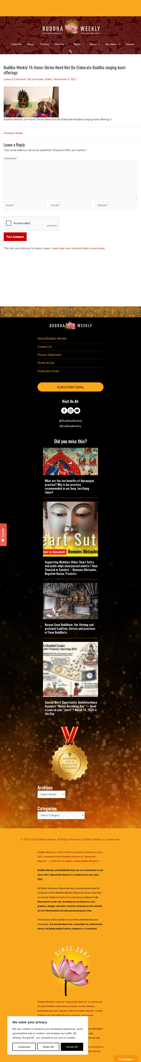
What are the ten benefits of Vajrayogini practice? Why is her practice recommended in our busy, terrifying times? (69, 486)
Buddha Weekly (64, 893)
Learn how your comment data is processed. (78, 248)
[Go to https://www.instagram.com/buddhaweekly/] (70, 411)
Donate (130, 44)
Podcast (44, 44)
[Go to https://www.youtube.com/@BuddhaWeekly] (77, 411)
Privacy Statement (49, 354)
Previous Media (11, 133)
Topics (77, 44)
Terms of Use (46, 362)
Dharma (59, 44)
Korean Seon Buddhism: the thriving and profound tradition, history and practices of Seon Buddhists (70, 628)
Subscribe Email (48, 371)
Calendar (16, 44)
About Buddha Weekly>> (87, 861)
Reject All (48, 1046)
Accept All (71, 1046)
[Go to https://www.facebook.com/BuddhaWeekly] (64, 411)
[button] (70, 51)
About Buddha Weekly (52, 338)
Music (31, 44)
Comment (10, 158)
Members (111, 44)
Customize (24, 1046)
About (93, 44)
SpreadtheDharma (60, 1015)
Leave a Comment (15, 79)
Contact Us (44, 346)
